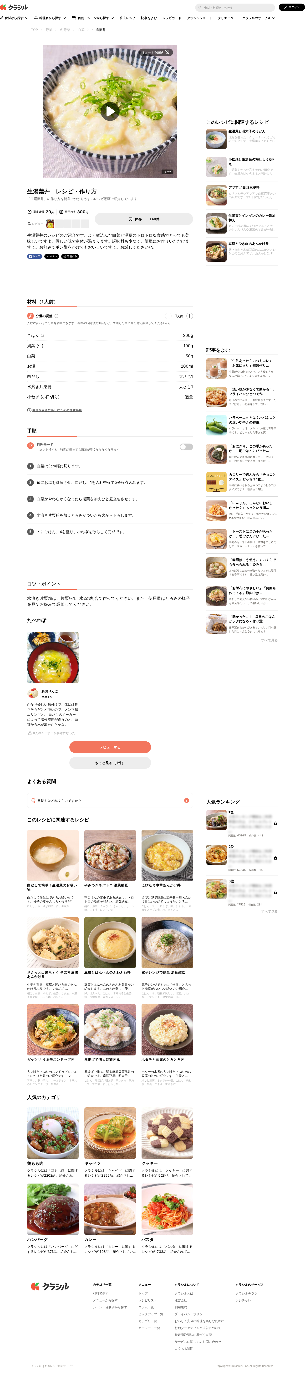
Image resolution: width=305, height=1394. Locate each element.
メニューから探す (105, 1300)
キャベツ (92, 1163)
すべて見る (269, 640)
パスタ (148, 1239)
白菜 (31, 356)
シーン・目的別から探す (110, 1307)
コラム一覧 (146, 1307)
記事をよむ (149, 18)
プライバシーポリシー (190, 1314)
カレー (90, 1239)
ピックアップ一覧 (150, 1314)
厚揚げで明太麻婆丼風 (102, 1059)
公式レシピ (127, 18)
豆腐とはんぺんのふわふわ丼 (107, 972)
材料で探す (100, 1293)
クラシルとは (184, 1293)
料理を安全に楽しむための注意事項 (57, 410)
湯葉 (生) (35, 345)
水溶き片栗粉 (39, 386)
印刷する (72, 256)
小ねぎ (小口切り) (43, 397)
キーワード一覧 (149, 1328)
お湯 (31, 366)
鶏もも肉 (35, 1163)
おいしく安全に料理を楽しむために (199, 1321)
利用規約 (181, 1307)
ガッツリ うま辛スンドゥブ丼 (51, 1059)
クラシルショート (199, 18)
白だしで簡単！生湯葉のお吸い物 (52, 887)
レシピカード (172, 18)
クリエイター (227, 18)
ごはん (33, 335)
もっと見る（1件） (110, 763)
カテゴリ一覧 (147, 1321)
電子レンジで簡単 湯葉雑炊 (163, 972)
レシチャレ (243, 1300)
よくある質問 (184, 1348)
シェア (37, 256)
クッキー (150, 1163)
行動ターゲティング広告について (198, 1328)
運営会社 (181, 1300)
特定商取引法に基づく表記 (193, 1335)
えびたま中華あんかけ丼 (161, 885)
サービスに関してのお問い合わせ (198, 1342)
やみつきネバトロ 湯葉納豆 (106, 885)
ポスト (54, 256)
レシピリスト (147, 1300)
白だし (33, 376)
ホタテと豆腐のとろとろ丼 (163, 1059)
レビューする (110, 747)
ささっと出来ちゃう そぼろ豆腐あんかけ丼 (52, 974)
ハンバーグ (37, 1239)
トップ (143, 1293)
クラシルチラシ (246, 1293)
